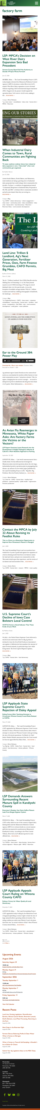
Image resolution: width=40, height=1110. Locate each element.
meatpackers (11, 304)
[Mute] (27, 361)
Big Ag (7, 746)
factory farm (33, 102)
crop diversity (15, 302)
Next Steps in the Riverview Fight (13, 1027)
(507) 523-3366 (6, 1077)
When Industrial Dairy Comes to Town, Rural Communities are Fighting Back (19, 155)
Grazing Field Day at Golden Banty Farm (12, 967)
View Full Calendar (8, 1004)
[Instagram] (18, 1094)
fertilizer (31, 302)
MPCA (4, 104)
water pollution (23, 306)
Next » (8, 943)
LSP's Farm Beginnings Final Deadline (11, 985)
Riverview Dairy (7, 207)
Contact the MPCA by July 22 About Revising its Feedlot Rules (19, 533)
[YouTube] (13, 1094)
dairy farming (22, 842)
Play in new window (17, 365)
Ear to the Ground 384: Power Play (17, 354)
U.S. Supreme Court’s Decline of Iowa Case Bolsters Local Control (17, 617)
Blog (9, 198)
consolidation (17, 102)
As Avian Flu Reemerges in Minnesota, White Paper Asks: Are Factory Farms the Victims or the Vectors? (19, 436)
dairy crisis (25, 102)
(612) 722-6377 (6, 1087)
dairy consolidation (27, 203)
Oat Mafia (19, 304)
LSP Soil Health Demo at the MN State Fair (12, 992)
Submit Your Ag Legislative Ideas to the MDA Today (19, 1051)
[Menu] (37, 3)
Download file (6, 365)
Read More (10, 95)
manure (21, 568)
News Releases (12, 100)
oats (24, 304)
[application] (18, 361)
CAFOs (7, 842)
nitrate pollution (23, 748)
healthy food (28, 479)
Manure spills (17, 844)
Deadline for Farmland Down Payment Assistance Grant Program (19, 973)
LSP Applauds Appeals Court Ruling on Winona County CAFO (18, 894)
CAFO (7, 201)
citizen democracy (15, 201)
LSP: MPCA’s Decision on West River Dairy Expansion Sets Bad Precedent (18, 60)
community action (16, 203)
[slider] (31, 360)
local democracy (19, 205)
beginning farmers (10, 300)
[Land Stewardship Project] (15, 3)
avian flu (7, 479)
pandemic (5, 481)
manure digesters (7, 844)
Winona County (28, 933)
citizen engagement (27, 201)
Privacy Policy (5, 1101)
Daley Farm (18, 746)
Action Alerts (11, 566)
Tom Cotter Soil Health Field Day (11, 1000)
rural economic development (21, 207)
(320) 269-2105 (6, 1068)
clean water (8, 102)
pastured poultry (14, 481)
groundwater (30, 931)
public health (24, 481)
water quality (33, 568)
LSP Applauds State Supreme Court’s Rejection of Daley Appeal (19, 707)
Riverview (10, 104)
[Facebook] (4, 1094)
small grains (14, 306)
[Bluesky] (9, 1094)
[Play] (5, 361)
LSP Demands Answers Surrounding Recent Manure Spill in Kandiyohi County (18, 801)
